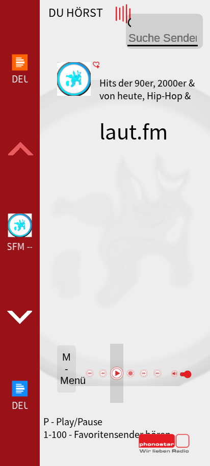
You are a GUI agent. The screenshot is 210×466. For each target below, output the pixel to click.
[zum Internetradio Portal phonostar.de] (164, 451)
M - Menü (68, 368)
